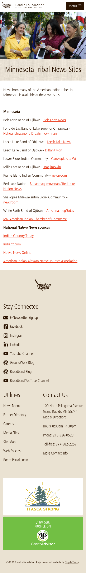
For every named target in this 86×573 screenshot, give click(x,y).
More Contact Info (55, 453)
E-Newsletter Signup (24, 317)
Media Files (11, 433)
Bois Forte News (54, 120)
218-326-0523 (63, 435)
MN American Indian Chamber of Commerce (35, 219)
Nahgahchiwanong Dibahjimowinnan (30, 133)
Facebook (16, 326)
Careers (8, 424)
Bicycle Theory (72, 562)
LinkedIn (15, 344)
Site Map (9, 442)
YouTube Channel (22, 353)
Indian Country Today (18, 236)
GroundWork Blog (22, 362)
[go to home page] (43, 6)
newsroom (59, 175)
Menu (72, 6)
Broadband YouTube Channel (29, 380)
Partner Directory (14, 415)
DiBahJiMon (53, 150)
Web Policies (11, 451)
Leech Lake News (59, 142)
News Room (11, 406)
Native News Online (17, 252)
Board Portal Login (15, 460)
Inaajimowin (52, 167)
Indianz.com (12, 244)
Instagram (16, 335)
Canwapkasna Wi (63, 158)
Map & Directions (54, 417)
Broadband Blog (21, 371)
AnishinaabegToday (60, 210)
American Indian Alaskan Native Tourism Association (40, 261)
